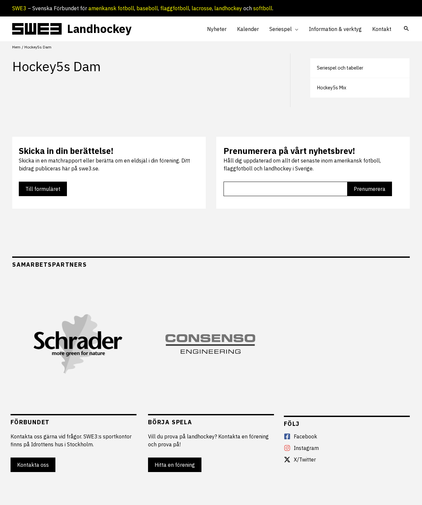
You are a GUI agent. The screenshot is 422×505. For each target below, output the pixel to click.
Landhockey (99, 28)
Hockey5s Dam (56, 66)
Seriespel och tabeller (340, 68)
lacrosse (202, 8)
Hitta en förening (175, 464)
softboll (262, 8)
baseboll (147, 8)
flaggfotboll (174, 8)
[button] (295, 29)
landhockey (228, 8)
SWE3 (19, 8)
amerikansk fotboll (111, 8)
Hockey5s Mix (331, 87)
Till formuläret (42, 189)
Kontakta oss (33, 464)
